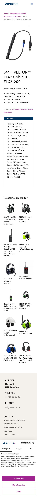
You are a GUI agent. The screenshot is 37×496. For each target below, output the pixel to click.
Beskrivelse (10, 118)
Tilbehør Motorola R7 (17, 13)
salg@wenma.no (13, 407)
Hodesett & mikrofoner (12, 16)
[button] (29, 26)
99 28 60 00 (14, 397)
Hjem (6, 13)
